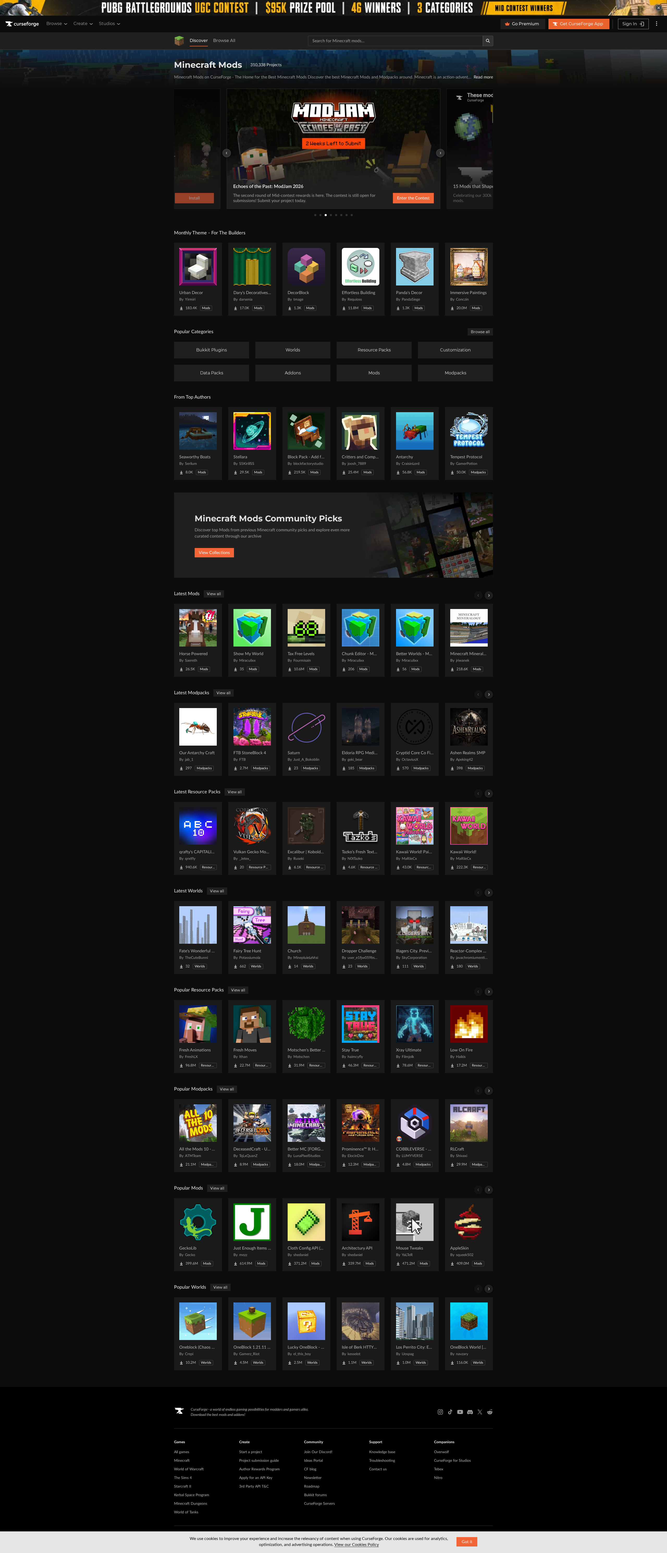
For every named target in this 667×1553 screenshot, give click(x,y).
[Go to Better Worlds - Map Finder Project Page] (415, 640)
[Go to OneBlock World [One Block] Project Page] (469, 1333)
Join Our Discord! (318, 1452)
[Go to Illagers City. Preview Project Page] (415, 937)
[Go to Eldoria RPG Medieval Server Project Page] (361, 739)
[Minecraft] (179, 41)
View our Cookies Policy (356, 1545)
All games (181, 1452)
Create (80, 23)
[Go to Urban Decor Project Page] (198, 279)
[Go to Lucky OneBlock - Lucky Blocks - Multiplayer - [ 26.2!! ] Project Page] (306, 1333)
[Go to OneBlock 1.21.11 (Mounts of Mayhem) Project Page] (252, 1333)
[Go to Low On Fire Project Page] (469, 1036)
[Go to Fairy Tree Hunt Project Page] (252, 937)
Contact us (378, 1469)
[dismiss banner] (659, 8)
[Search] (488, 41)
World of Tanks (186, 1512)
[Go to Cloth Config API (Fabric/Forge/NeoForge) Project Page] (306, 1234)
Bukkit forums (315, 1495)
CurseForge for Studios (452, 1461)
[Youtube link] (460, 1412)
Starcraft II (182, 1486)
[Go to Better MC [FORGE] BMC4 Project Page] (306, 1135)
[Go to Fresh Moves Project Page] (252, 1036)
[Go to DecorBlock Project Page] (306, 279)
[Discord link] (470, 1412)
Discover (199, 40)
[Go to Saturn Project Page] (306, 739)
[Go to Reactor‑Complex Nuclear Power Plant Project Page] (469, 937)
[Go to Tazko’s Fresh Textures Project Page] (361, 838)
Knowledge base (382, 1452)
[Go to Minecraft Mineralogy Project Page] (469, 640)
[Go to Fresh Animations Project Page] (198, 1036)
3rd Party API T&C (254, 1486)
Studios (107, 23)
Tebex (438, 1469)
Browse (54, 23)
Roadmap (311, 1486)
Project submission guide (259, 1461)
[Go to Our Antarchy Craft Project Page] (198, 739)
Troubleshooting (382, 1461)
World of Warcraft (189, 1469)
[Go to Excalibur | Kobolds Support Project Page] (306, 838)
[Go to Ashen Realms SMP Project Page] (469, 739)
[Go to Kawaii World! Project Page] (469, 838)
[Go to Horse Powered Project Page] (198, 640)
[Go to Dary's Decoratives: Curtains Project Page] (252, 279)
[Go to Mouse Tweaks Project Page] (415, 1234)
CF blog (310, 1469)
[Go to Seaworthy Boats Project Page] (198, 443)
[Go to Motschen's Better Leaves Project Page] (306, 1036)
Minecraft (182, 1461)
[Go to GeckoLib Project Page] (198, 1234)
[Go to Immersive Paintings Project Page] (469, 279)
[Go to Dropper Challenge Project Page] (361, 937)
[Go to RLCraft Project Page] (469, 1135)
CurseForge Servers (319, 1504)
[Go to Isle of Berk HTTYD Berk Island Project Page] (361, 1333)
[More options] (656, 24)
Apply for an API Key (255, 1478)
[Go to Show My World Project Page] (252, 640)
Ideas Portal (313, 1461)
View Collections (214, 553)
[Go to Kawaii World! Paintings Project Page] (415, 838)
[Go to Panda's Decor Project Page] (415, 279)
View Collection (399, 198)
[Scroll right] (489, 595)
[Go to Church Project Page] (306, 937)
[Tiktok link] (450, 1412)
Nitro (438, 1478)
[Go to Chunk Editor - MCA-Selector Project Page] (361, 640)
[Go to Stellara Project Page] (252, 443)
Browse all (480, 332)
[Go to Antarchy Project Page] (415, 443)
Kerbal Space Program (191, 1495)
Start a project (250, 1452)
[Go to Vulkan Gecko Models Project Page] (252, 838)
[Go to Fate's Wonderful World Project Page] (198, 937)
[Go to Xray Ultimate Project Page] (415, 1036)
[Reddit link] (490, 1412)
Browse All (224, 40)
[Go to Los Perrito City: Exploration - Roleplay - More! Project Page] (415, 1333)
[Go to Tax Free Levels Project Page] (306, 640)
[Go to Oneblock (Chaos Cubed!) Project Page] (198, 1333)
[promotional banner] (333, 8)
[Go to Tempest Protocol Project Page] (469, 443)
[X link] (480, 1412)
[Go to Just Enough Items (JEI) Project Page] (252, 1234)
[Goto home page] (22, 24)
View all (214, 594)
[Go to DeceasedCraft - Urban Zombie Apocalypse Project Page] (252, 1135)
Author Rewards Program (259, 1469)
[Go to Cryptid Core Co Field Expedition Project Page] (415, 739)
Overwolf (441, 1452)
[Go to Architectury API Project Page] (361, 1234)
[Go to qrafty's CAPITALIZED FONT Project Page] (198, 838)
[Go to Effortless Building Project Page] (361, 279)
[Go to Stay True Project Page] (361, 1036)
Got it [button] (467, 1542)
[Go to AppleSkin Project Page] (469, 1234)
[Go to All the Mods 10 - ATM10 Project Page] (198, 1135)
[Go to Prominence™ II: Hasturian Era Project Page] (361, 1135)
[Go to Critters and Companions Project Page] (361, 443)
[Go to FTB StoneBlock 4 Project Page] (252, 739)
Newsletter (313, 1478)
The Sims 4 (183, 1478)
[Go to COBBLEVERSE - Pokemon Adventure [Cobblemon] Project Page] (415, 1135)
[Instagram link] (440, 1412)
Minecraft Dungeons (190, 1504)
